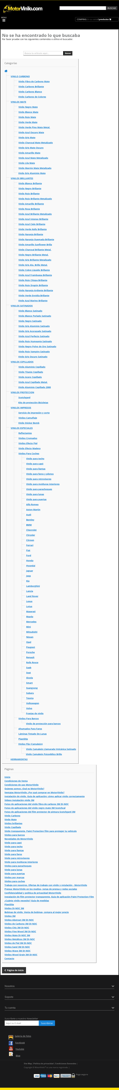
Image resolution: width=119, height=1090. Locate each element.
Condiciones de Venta (16, 780)
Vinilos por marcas (14, 877)
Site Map (28, 1063)
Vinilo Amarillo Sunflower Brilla (35, 244)
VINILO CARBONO (20, 76)
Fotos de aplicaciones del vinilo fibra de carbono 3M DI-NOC (36, 804)
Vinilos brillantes (13, 823)
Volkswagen (32, 703)
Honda (29, 560)
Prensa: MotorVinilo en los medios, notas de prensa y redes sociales (40, 889)
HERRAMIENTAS (19, 759)
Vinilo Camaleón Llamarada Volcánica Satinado (51, 749)
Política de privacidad (43, 1063)
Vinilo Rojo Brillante (29, 193)
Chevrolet (31, 529)
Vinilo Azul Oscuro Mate (31, 132)
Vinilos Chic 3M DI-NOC (16, 927)
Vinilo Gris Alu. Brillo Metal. (33, 264)
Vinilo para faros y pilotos (40, 473)
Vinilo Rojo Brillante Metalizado (35, 198)
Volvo (29, 708)
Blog (18, 1055)
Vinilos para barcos (14, 834)
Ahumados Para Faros (30, 728)
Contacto (9, 958)
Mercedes (31, 621)
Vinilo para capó (34, 463)
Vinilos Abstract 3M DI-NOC (19, 919)
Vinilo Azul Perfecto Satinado (33, 336)
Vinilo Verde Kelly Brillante (32, 229)
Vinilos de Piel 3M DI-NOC (18, 943)
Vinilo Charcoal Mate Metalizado (35, 142)
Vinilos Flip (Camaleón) (30, 744)
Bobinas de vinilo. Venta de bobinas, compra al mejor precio (36, 912)
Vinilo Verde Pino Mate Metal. (34, 127)
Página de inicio (15, 970)
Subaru (30, 693)
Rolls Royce (32, 662)
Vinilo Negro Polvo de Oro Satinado (37, 346)
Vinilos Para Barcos (28, 718)
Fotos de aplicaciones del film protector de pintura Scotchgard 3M (39, 811)
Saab (28, 667)
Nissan (29, 636)
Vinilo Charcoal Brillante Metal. (34, 249)
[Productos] (5, 71)
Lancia (29, 591)
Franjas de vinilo (35, 713)
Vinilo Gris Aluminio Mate (32, 173)
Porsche (30, 652)
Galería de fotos (23, 1036)
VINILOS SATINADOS (22, 305)
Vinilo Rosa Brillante (29, 208)
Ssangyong (32, 687)
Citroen (30, 540)
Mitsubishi (31, 631)
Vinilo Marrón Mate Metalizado (34, 168)
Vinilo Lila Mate (26, 163)
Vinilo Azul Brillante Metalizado (35, 214)
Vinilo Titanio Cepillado (30, 371)
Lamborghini (33, 586)
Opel (28, 642)
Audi (28, 514)
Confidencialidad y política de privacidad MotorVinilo (32, 892)
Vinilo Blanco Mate (28, 112)
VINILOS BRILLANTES (22, 178)
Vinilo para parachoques (39, 489)
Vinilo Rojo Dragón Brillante (33, 285)
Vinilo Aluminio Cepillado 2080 (34, 387)
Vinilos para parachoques (17, 865)
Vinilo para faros (13, 854)
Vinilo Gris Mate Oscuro (31, 147)
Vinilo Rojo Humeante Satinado (35, 341)
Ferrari (29, 545)
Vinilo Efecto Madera (29, 448)
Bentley (30, 519)
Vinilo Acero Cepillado (30, 377)
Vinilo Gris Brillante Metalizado (34, 259)
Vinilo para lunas (35, 494)
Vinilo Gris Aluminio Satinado (34, 326)
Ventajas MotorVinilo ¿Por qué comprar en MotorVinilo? (34, 792)
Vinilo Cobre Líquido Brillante (34, 270)
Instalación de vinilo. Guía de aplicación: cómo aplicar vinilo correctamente (44, 796)
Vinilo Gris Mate (26, 137)
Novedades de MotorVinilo (18, 838)
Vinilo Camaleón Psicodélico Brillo (44, 754)
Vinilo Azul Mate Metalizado (33, 157)
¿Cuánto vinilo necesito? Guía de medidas (26, 900)
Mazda (29, 616)
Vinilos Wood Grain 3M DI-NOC (20, 954)
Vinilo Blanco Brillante (30, 183)
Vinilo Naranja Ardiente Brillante (35, 290)
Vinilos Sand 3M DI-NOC (17, 946)
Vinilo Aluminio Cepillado (31, 366)
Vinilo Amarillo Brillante (31, 203)
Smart (29, 682)
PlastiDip (23, 738)
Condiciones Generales (65, 1063)
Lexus (29, 601)
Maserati (30, 611)
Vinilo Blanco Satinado (30, 310)
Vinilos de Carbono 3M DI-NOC (20, 923)
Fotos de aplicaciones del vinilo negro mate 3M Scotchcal (34, 807)
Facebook (20, 1042)
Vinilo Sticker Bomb (28, 422)
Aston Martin (33, 509)
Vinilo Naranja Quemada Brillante (36, 239)
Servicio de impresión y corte (34, 412)
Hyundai (30, 565)
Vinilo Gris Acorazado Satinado (34, 331)
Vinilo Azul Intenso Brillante (33, 219)
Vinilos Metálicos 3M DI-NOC (19, 939)
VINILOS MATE (18, 101)
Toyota (29, 698)
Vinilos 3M (9, 916)
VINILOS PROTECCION (22, 392)
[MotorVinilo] (23, 13)
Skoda (29, 677)
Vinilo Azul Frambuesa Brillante (35, 275)
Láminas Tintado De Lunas (32, 733)
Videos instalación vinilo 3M (19, 800)
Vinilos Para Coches (28, 453)
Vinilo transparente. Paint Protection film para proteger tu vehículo (40, 831)
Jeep (28, 575)
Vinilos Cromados (27, 438)
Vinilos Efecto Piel (27, 443)
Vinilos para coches (14, 881)
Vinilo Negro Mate (28, 106)
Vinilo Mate (10, 819)
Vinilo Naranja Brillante (30, 234)
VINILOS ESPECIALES (22, 428)
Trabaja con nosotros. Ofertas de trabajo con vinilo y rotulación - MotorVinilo (45, 885)
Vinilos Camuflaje (27, 417)
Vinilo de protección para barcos (43, 723)
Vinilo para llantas (35, 468)
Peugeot (30, 647)
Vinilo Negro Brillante (29, 188)
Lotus (29, 606)
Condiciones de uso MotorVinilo (21, 784)
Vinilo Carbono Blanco (30, 91)
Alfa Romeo (32, 504)
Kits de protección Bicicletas (33, 402)
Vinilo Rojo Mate (27, 117)
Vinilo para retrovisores (38, 479)
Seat (28, 672)
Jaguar (29, 570)
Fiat (28, 550)
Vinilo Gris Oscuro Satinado (32, 356)
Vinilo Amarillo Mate (29, 152)
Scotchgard (24, 397)
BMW (29, 524)
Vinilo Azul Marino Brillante (32, 300)
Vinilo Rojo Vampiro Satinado (34, 351)
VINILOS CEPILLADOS (22, 361)
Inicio (7, 777)
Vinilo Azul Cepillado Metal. (33, 382)
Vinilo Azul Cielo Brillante (31, 224)
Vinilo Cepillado (12, 827)
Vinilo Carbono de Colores (32, 96)
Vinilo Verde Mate (27, 122)
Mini (28, 626)
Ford (28, 555)
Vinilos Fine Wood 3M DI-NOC (20, 931)
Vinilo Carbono (12, 815)
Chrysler (30, 535)
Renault (30, 657)
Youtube (19, 1049)
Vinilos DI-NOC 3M (14, 908)
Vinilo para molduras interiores (43, 484)
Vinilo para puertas (36, 499)
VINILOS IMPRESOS (21, 407)
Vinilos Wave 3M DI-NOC (17, 950)
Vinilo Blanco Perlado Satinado (34, 315)
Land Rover (32, 596)
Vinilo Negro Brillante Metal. (33, 254)
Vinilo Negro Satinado (30, 321)
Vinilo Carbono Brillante (31, 86)
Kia (27, 580)
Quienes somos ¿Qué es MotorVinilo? (24, 788)
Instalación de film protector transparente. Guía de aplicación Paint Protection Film (49, 896)
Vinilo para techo (35, 458)
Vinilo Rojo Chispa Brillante (32, 280)
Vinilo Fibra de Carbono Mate (34, 81)
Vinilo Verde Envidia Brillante (33, 295)
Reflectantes (25, 433)
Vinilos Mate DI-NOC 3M (17, 935)
